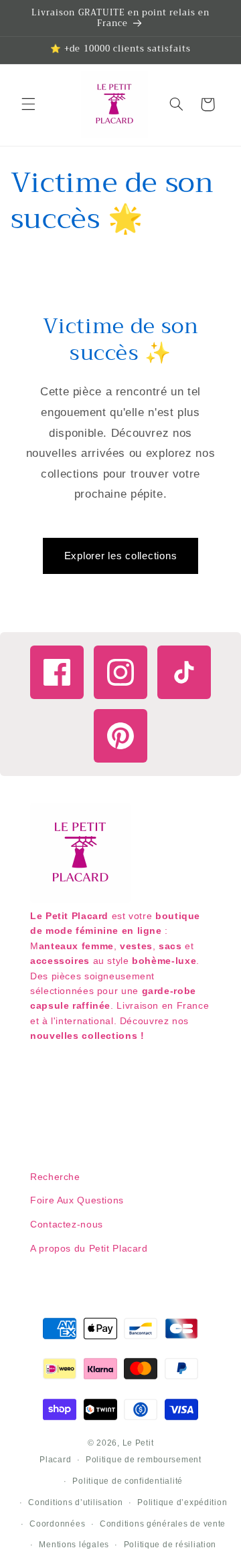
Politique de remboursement (144, 1460)
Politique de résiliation (170, 1545)
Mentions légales (74, 1545)
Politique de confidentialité (127, 1481)
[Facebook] (57, 672)
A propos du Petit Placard (89, 1248)
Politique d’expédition (182, 1502)
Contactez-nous (66, 1224)
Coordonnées (57, 1524)
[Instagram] (120, 672)
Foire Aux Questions (77, 1200)
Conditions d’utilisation (75, 1502)
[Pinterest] (120, 736)
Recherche (55, 1176)
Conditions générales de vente (163, 1524)
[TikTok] (184, 672)
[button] (28, 104)
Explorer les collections (120, 555)
